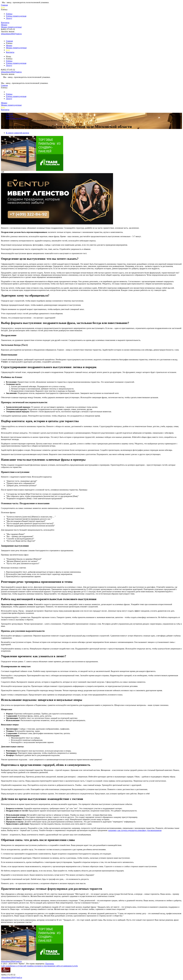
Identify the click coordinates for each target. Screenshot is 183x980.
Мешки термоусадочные (11, 27)
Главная (4, 5)
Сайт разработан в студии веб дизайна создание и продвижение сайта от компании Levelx (39, 966)
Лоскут (9, 18)
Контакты (5, 22)
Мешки (4, 25)
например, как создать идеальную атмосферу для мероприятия (134, 830)
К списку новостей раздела (17, 133)
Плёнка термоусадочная (16, 16)
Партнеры (49, 964)
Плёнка (9, 14)
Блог (3, 7)
